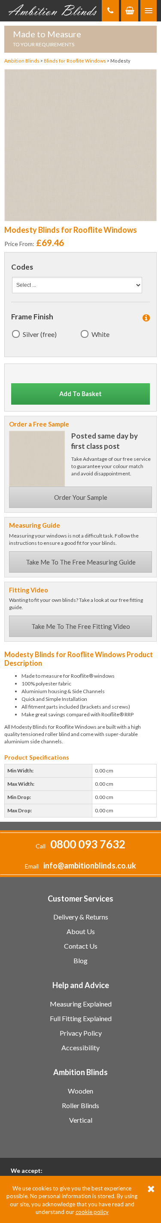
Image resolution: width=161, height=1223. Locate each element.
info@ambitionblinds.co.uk (89, 865)
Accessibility (80, 1047)
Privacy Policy (81, 1033)
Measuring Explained (81, 1004)
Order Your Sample (80, 497)
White (100, 334)
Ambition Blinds (53, 10)
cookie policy (92, 1211)
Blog (80, 960)
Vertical (80, 1120)
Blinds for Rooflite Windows (75, 60)
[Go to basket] (129, 10)
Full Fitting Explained (81, 1018)
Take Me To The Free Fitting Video (80, 626)
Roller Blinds (80, 1105)
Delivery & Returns (80, 917)
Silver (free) (40, 334)
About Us (81, 931)
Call (80, 846)
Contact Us (80, 946)
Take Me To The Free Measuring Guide (81, 562)
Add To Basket (80, 393)
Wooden (80, 1091)
